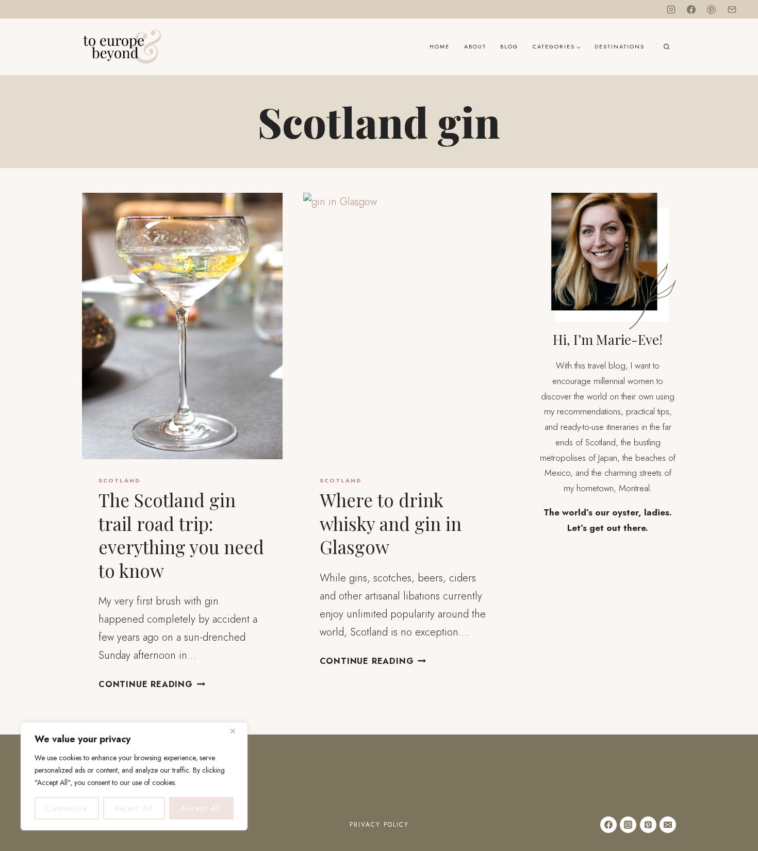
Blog (509, 46)
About (475, 46)
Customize (66, 808)
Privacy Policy (379, 824)
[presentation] (182, 326)
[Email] (731, 9)
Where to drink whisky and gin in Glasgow (391, 523)
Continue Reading (151, 684)
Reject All (134, 808)
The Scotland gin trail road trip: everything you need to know (181, 535)
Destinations (620, 46)
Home (440, 46)
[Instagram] (671, 9)
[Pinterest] (711, 9)
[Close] (236, 731)
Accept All (201, 808)
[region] (134, 776)
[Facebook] (691, 9)
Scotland (119, 480)
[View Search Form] (666, 47)
